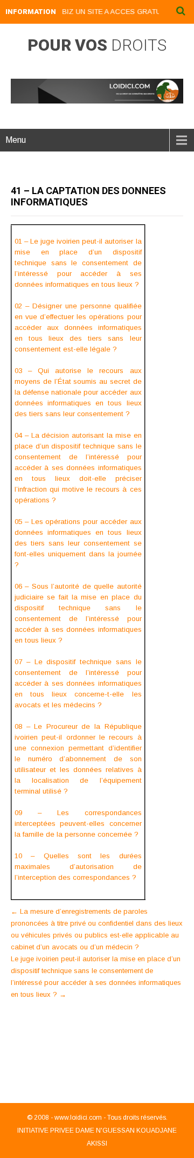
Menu (15, 139)
